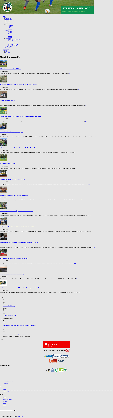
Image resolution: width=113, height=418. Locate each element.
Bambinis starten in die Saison (8, 163)
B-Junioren (10, 31)
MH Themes (20, 416)
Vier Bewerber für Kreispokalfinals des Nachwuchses (14, 258)
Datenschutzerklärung (7, 399)
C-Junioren (10, 32)
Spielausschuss (8, 18)
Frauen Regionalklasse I (13, 45)
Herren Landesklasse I (12, 43)
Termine (4, 405)
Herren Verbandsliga (12, 40)
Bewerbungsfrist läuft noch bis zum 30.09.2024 (12, 179)
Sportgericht (7, 21)
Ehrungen (5, 50)
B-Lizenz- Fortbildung (9, 306)
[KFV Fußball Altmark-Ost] (47, 13)
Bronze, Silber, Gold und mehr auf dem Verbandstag (14, 195)
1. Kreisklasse (11, 27)
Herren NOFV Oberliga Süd (14, 39)
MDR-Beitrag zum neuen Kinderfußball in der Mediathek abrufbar (18, 148)
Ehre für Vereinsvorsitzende (7, 100)
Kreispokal (10, 29)
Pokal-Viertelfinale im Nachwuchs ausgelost (11, 132)
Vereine (4, 389)
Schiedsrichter (6, 391)
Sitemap (4, 403)
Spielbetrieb (5, 23)
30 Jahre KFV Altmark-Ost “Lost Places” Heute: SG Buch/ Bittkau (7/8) (19, 84)
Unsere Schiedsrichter (9, 47)
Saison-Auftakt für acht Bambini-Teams (10, 69)
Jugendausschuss (8, 19)
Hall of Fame (8, 52)
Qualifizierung (6, 49)
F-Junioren (10, 36)
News (4, 16)
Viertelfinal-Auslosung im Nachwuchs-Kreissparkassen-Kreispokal (17, 226)
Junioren (7, 30)
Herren (6, 24)
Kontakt (4, 397)
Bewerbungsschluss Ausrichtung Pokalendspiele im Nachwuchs (19, 325)
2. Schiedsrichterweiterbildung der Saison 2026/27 (16, 334)
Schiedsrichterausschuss (10, 20)
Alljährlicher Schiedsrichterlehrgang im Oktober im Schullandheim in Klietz (20, 116)
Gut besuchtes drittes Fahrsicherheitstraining (12, 274)
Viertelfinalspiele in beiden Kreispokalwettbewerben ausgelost (16, 211)
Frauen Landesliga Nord (13, 44)
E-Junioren (10, 34)
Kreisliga (10, 26)
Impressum (5, 401)
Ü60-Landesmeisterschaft (9, 315)
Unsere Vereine (8, 46)
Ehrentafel (7, 51)
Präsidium (5, 17)
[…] (70, 73)
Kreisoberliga (10, 25)
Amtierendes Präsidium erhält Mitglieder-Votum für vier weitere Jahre (19, 242)
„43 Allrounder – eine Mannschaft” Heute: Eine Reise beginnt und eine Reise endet (22, 287)
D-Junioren (10, 33)
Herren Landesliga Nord (13, 41)
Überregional (8, 38)
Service (4, 53)
